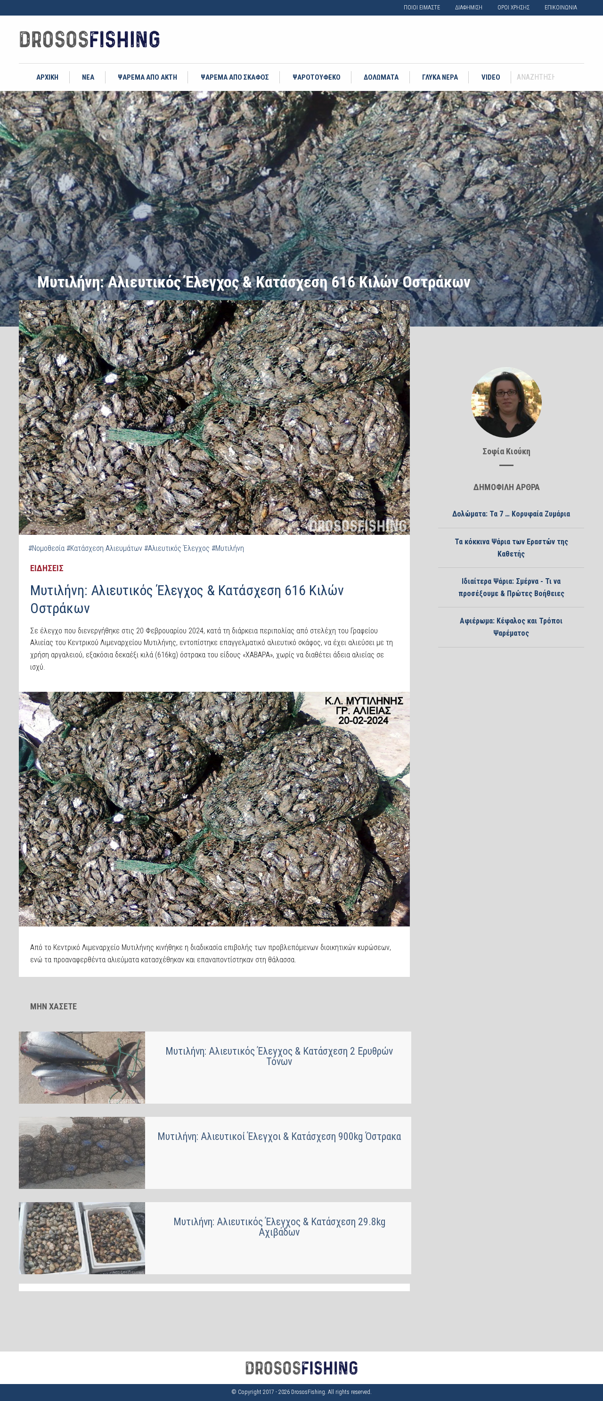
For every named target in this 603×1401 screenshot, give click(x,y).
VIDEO (490, 77)
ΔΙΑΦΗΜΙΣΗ (468, 7)
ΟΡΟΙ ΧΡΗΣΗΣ (513, 7)
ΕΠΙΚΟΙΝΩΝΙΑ (561, 7)
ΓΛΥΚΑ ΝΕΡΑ (440, 77)
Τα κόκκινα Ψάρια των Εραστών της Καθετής (511, 547)
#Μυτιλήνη (228, 548)
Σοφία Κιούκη (506, 451)
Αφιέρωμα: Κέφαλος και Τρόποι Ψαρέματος (511, 627)
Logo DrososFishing (89, 39)
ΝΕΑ (88, 77)
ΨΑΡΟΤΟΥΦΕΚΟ (317, 77)
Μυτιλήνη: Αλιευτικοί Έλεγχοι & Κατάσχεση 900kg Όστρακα (279, 1136)
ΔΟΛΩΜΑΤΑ (381, 77)
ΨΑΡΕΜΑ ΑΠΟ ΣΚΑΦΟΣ (235, 77)
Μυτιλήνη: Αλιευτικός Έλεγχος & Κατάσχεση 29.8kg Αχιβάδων (279, 1227)
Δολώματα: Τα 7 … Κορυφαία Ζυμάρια (511, 513)
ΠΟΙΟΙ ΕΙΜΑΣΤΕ (422, 7)
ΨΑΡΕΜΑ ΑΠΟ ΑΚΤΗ (147, 77)
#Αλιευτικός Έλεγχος (177, 548)
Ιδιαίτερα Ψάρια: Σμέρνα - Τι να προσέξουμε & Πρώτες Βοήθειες (511, 587)
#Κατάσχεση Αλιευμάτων (104, 548)
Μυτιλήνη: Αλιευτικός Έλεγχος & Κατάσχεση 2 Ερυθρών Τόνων (279, 1056)
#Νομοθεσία (46, 548)
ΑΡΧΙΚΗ (47, 77)
